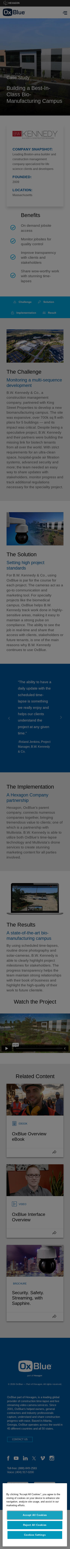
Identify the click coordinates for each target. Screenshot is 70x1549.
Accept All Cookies (35, 1515)
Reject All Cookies (34, 1525)
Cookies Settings (35, 1534)
